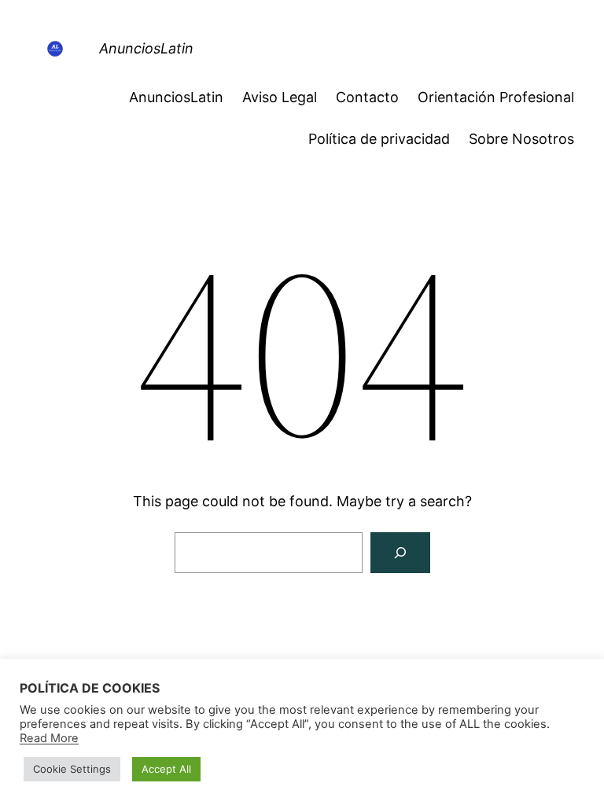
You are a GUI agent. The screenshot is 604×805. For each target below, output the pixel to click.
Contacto (367, 97)
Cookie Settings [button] (72, 769)
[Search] (400, 552)
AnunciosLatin (146, 48)
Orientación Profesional (496, 97)
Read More (49, 738)
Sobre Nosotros (521, 138)
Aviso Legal (279, 97)
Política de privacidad (379, 138)
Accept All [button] (166, 769)
